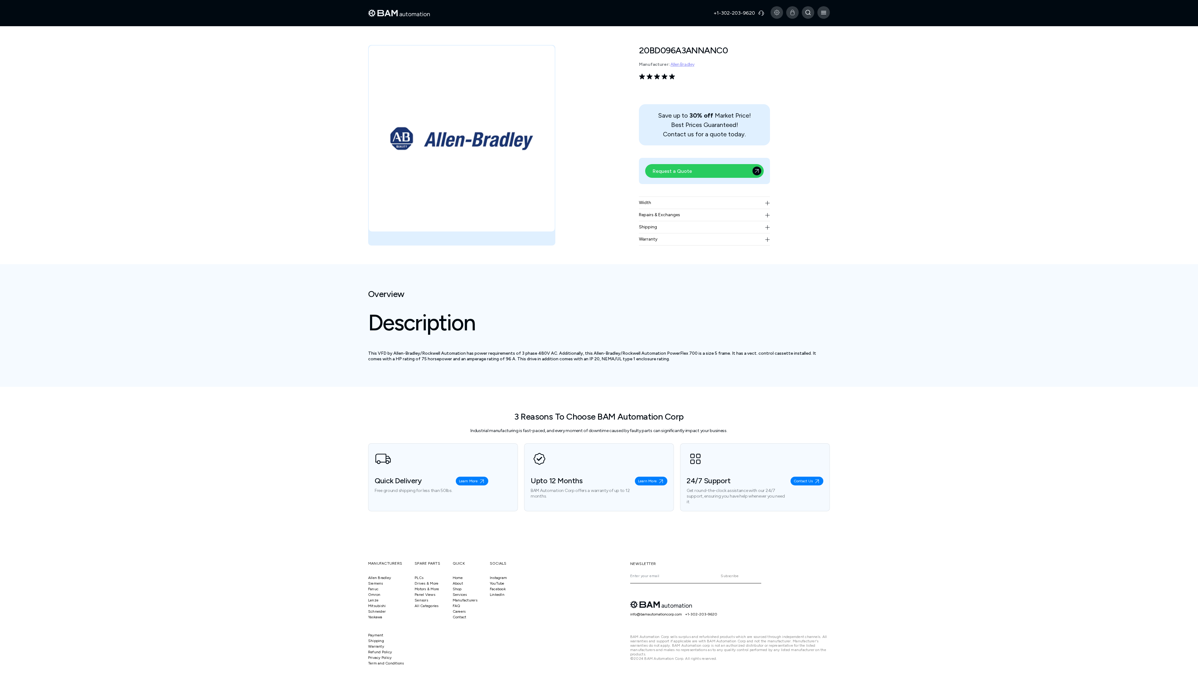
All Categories (426, 606)
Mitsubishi (377, 606)
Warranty (376, 646)
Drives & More (426, 583)
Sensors (421, 600)
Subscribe (729, 576)
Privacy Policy (380, 657)
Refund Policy (380, 652)
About (458, 583)
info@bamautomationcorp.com (656, 614)
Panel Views (425, 594)
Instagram (498, 578)
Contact (459, 617)
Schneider (377, 611)
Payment (375, 635)
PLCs (419, 578)
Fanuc (373, 589)
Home (458, 578)
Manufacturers (465, 600)
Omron (374, 594)
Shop (457, 589)
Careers (459, 611)
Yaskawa (375, 617)
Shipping (376, 641)
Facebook (498, 589)
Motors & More (427, 589)
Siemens (375, 583)
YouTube (497, 583)
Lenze (373, 600)
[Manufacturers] (777, 12)
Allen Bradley (682, 64)
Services (460, 594)
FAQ (456, 606)
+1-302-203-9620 (701, 614)
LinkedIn (497, 594)
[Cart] (792, 12)
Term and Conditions (386, 663)
